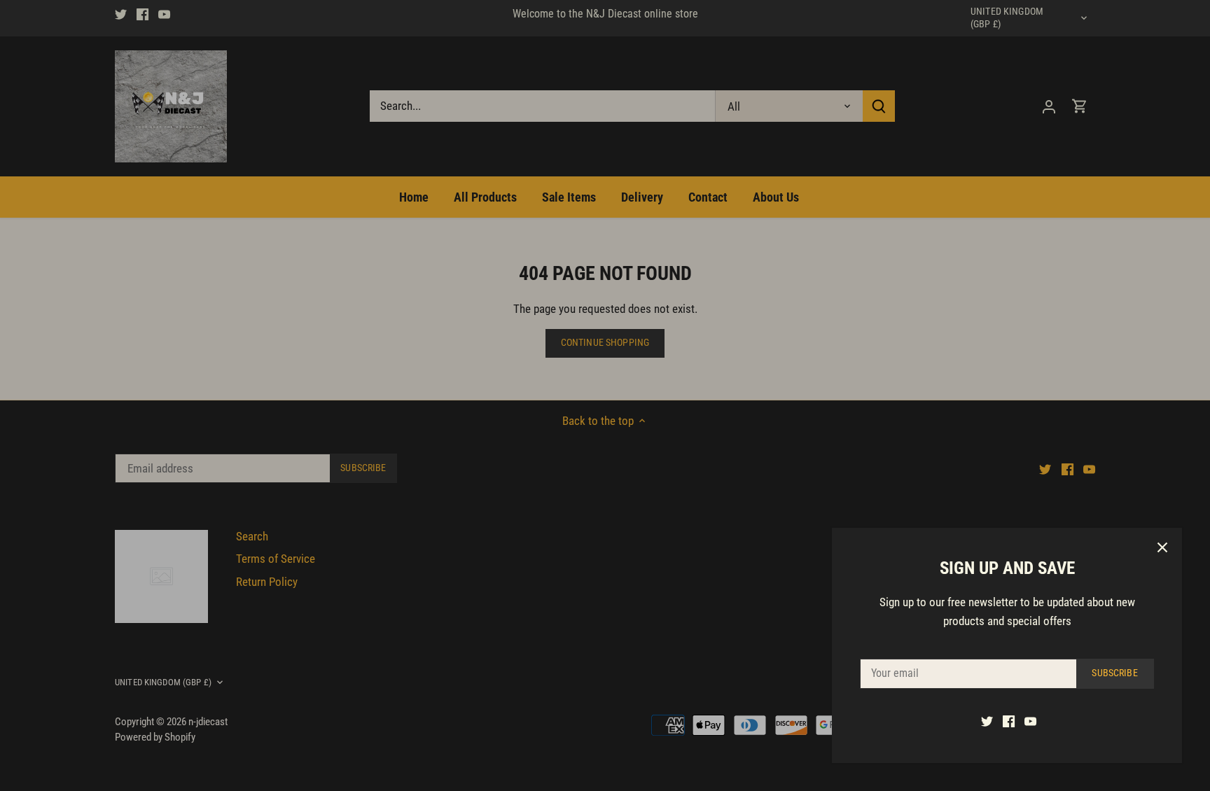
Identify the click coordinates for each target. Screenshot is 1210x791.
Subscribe (1114, 673)
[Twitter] (987, 721)
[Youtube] (1030, 721)
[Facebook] (1009, 721)
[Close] (1162, 547)
